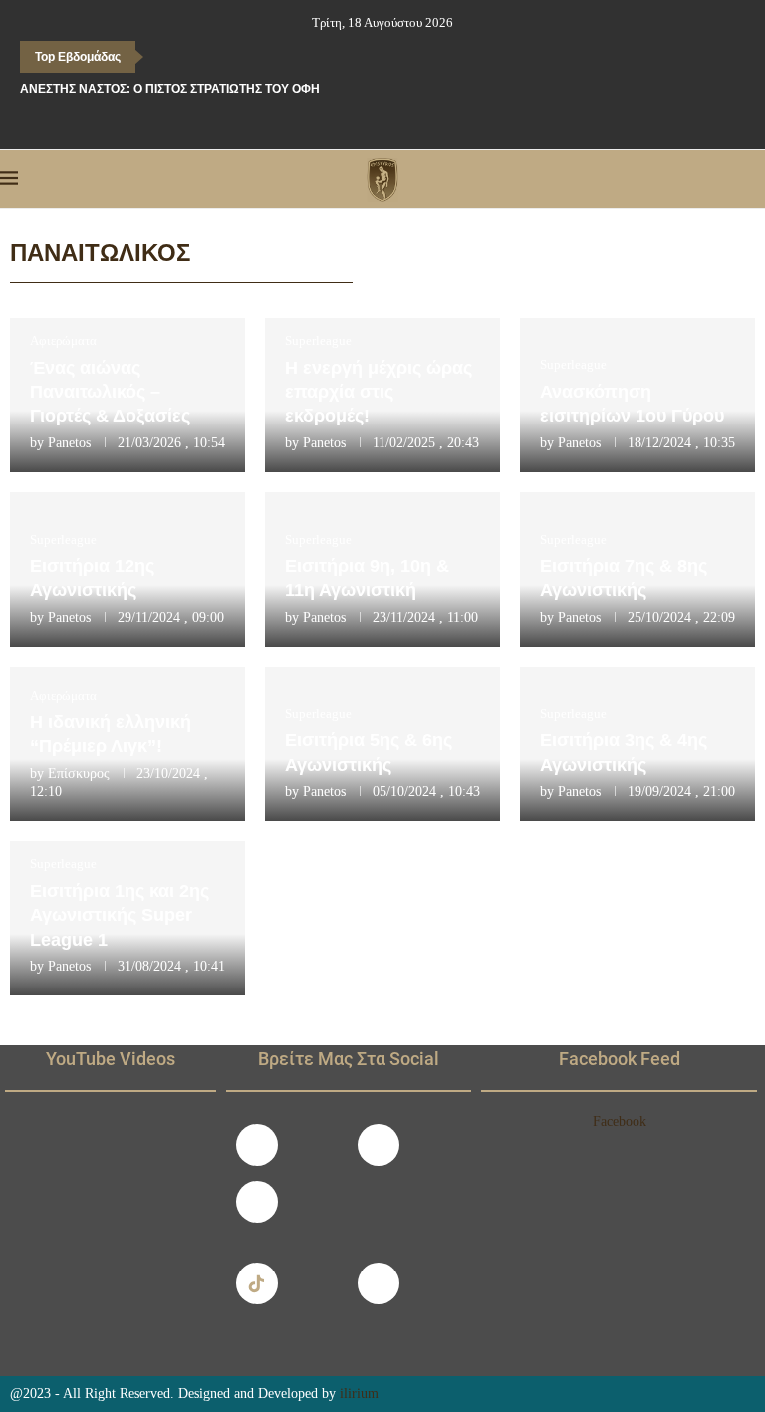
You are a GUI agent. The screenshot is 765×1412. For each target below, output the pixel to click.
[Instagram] (378, 1145)
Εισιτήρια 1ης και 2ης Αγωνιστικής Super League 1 (119, 915)
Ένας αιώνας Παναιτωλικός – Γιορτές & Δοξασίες (110, 392)
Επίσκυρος (79, 773)
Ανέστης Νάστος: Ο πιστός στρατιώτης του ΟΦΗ (170, 89)
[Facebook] (341, 123)
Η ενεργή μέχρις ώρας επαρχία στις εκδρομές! (378, 392)
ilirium (359, 1393)
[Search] (755, 179)
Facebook (619, 1121)
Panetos (69, 442)
